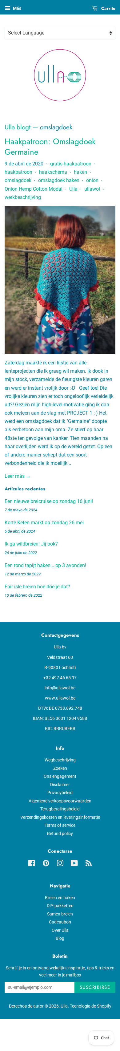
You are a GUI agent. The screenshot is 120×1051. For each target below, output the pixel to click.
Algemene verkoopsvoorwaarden (60, 800)
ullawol (92, 189)
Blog (60, 938)
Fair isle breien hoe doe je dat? (37, 587)
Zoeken (60, 768)
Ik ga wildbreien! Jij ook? (31, 544)
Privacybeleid (60, 792)
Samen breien (60, 913)
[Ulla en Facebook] (31, 864)
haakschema (53, 172)
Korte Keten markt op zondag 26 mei (44, 523)
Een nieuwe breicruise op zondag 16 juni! (49, 501)
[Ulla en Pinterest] (45, 864)
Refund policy (60, 833)
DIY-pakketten (60, 905)
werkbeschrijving (23, 197)
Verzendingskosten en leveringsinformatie (60, 817)
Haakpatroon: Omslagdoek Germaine (50, 147)
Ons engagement (60, 776)
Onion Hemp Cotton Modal (33, 189)
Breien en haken (60, 897)
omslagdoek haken (58, 180)
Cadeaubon (60, 921)
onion (92, 180)
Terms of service (60, 825)
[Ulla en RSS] (88, 864)
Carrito (107, 8)
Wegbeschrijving (60, 759)
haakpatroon (18, 172)
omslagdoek (18, 180)
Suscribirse (95, 987)
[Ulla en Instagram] (60, 864)
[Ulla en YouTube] (74, 864)
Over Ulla (60, 930)
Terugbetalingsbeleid (60, 808)
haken (80, 172)
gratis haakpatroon (70, 164)
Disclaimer (60, 784)
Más (16, 8)
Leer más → (18, 476)
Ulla (73, 189)
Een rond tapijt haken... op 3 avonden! (45, 565)
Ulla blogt (17, 127)
